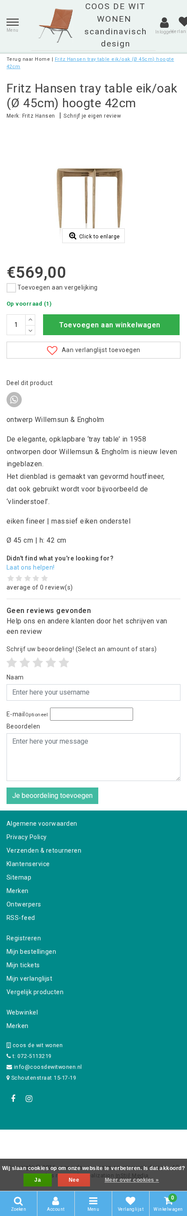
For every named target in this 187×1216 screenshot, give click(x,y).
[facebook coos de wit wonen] (13, 1098)
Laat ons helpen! (31, 567)
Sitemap (19, 877)
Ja (37, 1180)
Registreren (24, 938)
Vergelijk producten (35, 992)
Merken (18, 890)
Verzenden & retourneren (44, 850)
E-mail (27, 714)
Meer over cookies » (132, 1180)
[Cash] (38, 1141)
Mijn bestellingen (31, 951)
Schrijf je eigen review (92, 116)
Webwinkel (22, 1012)
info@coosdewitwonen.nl (48, 1067)
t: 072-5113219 (31, 1056)
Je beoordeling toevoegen (52, 795)
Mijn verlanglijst (29, 978)
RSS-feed (21, 917)
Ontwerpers (24, 904)
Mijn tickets (23, 965)
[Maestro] (150, 1141)
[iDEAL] (66, 1141)
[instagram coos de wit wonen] (28, 1098)
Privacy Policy (27, 837)
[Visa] (122, 1141)
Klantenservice (28, 863)
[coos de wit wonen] (55, 25)
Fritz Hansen (38, 116)
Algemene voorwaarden (42, 823)
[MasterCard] (94, 1141)
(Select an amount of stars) (82, 649)
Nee (74, 1180)
